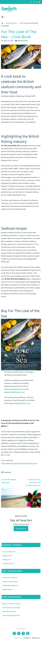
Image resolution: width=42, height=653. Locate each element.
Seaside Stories (11, 23)
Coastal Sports (8, 563)
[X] (33, 2)
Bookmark (7, 472)
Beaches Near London (12, 603)
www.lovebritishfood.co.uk (19, 403)
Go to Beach (21, 528)
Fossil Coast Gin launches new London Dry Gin (33, 482)
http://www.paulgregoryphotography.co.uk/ (19, 463)
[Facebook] (31, 2)
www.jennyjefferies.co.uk (14, 392)
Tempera (26, 638)
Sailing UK (7, 559)
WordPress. (36, 638)
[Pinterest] (36, 2)
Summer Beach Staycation (8, 481)
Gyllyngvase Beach (10, 585)
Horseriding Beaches (11, 615)
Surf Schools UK (9, 551)
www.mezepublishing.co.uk (15, 389)
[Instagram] (39, 2)
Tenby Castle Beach (11, 581)
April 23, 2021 (9, 41)
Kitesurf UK (7, 555)
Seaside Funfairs (9, 611)
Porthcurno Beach (10, 577)
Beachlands (7, 589)
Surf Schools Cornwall (11, 607)
